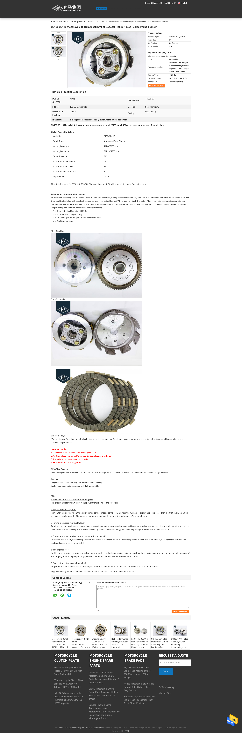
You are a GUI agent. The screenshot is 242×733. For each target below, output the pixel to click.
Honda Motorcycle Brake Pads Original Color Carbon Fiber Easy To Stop (139, 687)
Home (91, 8)
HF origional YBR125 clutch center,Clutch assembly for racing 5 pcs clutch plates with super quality (81, 646)
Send (165, 671)
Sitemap (170, 687)
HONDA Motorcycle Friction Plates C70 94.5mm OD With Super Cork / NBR (68, 671)
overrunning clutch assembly (69, 571)
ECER (127, 731)
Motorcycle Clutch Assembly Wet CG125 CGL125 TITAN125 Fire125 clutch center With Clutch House (60, 646)
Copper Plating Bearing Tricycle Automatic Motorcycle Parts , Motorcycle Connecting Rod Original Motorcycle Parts (104, 712)
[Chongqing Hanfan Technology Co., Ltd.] (66, 8)
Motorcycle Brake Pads (135, 658)
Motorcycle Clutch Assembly (83, 21)
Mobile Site (166, 693)
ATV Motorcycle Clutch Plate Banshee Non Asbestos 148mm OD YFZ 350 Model (68, 683)
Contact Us (126, 8)
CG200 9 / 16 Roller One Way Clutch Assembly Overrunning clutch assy (179, 644)
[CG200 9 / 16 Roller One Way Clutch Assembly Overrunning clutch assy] (180, 631)
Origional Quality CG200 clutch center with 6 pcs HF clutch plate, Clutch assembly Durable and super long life (100, 647)
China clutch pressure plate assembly (86, 728)
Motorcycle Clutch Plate (66, 658)
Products (101, 8)
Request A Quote (142, 8)
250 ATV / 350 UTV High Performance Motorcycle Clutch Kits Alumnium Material (139, 644)
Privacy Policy (61, 728)
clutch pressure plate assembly (123, 571)
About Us (113, 8)
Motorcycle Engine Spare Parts (101, 661)
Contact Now (152, 85)
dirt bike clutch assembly (95, 571)
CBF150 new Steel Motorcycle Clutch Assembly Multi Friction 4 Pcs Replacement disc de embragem (159, 646)
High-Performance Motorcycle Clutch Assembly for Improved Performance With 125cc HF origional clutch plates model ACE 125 (120, 649)
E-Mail (162, 687)
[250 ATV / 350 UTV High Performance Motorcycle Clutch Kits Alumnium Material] (140, 631)
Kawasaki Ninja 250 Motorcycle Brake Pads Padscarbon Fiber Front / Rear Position (139, 700)
